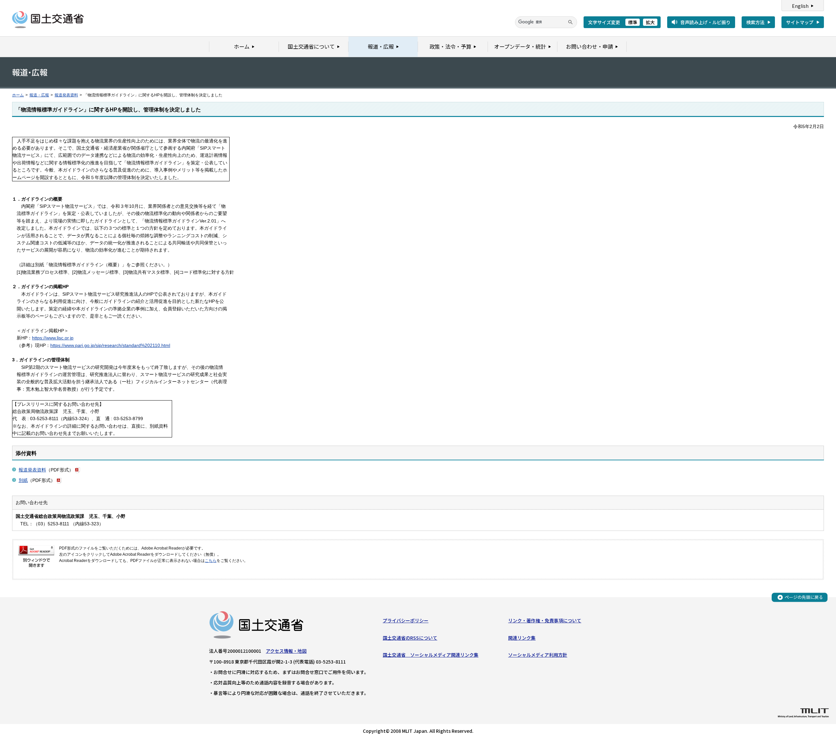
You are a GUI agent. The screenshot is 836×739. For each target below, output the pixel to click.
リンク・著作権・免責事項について (544, 620)
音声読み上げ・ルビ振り (705, 22)
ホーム (18, 95)
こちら (211, 560)
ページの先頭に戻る (804, 597)
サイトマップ (799, 22)
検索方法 (755, 22)
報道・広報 (39, 95)
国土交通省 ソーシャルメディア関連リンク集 (430, 654)
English (800, 6)
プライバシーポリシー (405, 620)
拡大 (650, 22)
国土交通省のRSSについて (410, 637)
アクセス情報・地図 (286, 651)
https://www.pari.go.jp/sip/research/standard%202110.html (110, 345)
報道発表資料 (66, 95)
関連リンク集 (522, 637)
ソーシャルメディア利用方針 (537, 654)
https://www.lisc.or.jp (52, 337)
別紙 (23, 480)
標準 (632, 22)
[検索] (570, 22)
